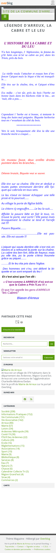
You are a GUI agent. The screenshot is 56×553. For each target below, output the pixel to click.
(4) (12, 474)
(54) (7, 428)
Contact (20, 546)
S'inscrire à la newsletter (13, 329)
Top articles (9, 546)
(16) (6, 442)
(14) (10, 448)
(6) (6, 468)
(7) (5, 462)
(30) (8, 434)
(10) (6, 451)
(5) (15, 471)
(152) (16, 414)
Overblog (45, 538)
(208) (8, 411)
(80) (7, 422)
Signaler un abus (33, 546)
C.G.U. (45, 546)
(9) (6, 454)
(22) (14, 437)
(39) (14, 431)
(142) (12, 420)
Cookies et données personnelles (18, 549)
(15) (12, 445)
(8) (10, 457)
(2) (9, 480)
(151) (12, 417)
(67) (7, 425)
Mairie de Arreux (27, 384)
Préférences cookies (42, 549)
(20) (7, 440)
